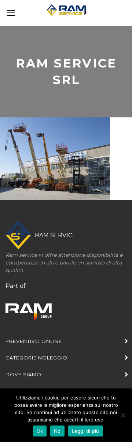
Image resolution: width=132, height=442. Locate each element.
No (57, 431)
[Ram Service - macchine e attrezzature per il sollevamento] (66, 13)
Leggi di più (85, 431)
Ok (40, 431)
